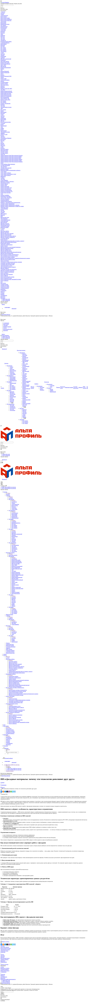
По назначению (15, 545)
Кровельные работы (13, 676)
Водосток (11, 628)
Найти (2, 993)
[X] (7, 791)
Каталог (8, 494)
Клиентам (3, 952)
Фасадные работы (13, 661)
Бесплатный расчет (5, 958)
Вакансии (3, 978)
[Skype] (13, 791)
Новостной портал (5, 970)
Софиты (11, 618)
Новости (3, 975)
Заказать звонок (9, 771)
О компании (3, 971)
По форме (14, 521)
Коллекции (14, 501)
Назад (8, 493)
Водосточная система (6, 948)
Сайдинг (11, 498)
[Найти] (2, 7)
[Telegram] (15, 791)
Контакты (3, 960)
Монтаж (2, 957)
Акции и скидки (4, 964)
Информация (4, 962)
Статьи (2, 967)
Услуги (7, 657)
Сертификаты (4, 976)
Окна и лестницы (13, 698)
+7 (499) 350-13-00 (5, 299)
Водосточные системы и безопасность (18, 690)
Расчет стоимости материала (15, 714)
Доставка (3, 955)
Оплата (2, 954)
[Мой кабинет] (1, 458)
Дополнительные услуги (14, 706)
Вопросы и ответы (5, 968)
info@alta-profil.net (6, 314)
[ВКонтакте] (1, 791)
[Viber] (9, 791)
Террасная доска (4, 950)
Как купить (8, 728)
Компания (8, 737)
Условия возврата (5, 969)
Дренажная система (5, 949)
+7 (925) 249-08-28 (5, 300)
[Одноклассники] (3, 791)
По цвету (14, 531)
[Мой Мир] (5, 791)
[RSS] (1, 793)
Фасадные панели (13, 555)
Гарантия (3, 974)
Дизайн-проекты (4, 959)
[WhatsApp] (11, 791)
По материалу (15, 513)
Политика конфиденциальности (8, 979)
